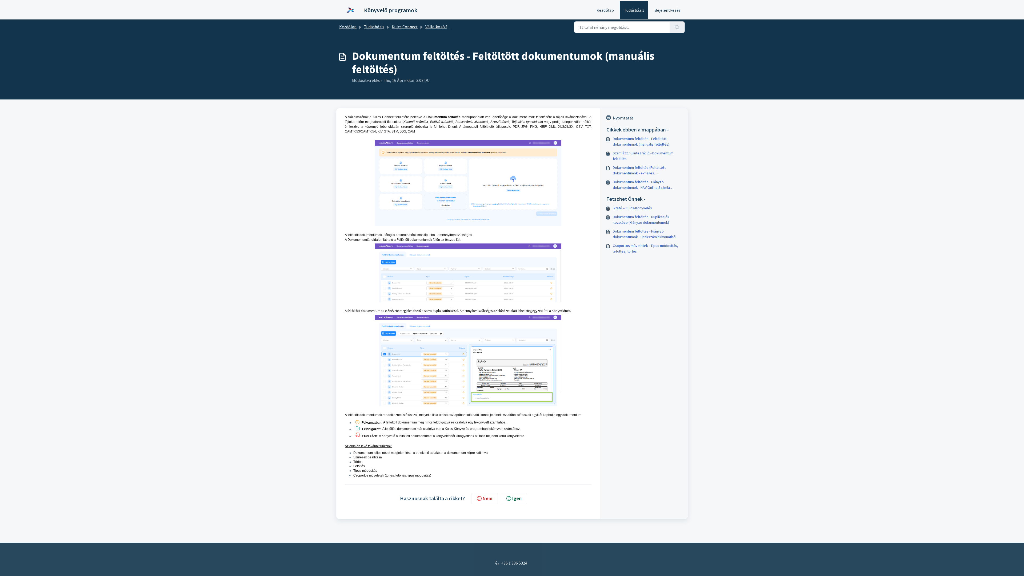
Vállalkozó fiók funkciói (446, 26)
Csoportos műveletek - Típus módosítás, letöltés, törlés (645, 248)
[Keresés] (677, 27)
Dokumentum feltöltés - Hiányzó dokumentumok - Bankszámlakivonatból (644, 234)
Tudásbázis (634, 10)
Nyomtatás (623, 118)
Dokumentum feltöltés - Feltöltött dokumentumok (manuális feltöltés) (641, 141)
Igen (517, 498)
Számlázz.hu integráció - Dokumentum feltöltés (643, 156)
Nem (487, 498)
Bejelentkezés (667, 10)
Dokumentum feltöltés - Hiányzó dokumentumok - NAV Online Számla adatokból (641, 184)
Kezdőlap (605, 10)
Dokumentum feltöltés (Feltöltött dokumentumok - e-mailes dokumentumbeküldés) (639, 170)
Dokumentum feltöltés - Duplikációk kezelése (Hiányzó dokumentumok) (641, 219)
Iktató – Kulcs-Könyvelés (632, 208)
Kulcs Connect (405, 26)
